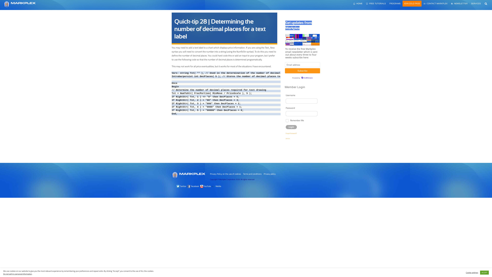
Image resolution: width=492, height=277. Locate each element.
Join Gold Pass (412, 3)
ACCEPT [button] (484, 272)
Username (290, 95)
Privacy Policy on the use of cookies (225, 173)
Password (290, 108)
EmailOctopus (308, 78)
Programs (395, 3)
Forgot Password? (291, 133)
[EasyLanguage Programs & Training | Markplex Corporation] (20, 6)
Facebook (195, 186)
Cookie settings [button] (472, 272)
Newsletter (461, 3)
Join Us (288, 138)
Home (359, 3)
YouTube (207, 186)
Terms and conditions (252, 173)
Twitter (183, 186)
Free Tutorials (377, 3)
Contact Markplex (436, 3)
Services (476, 3)
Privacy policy (270, 173)
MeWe (218, 186)
